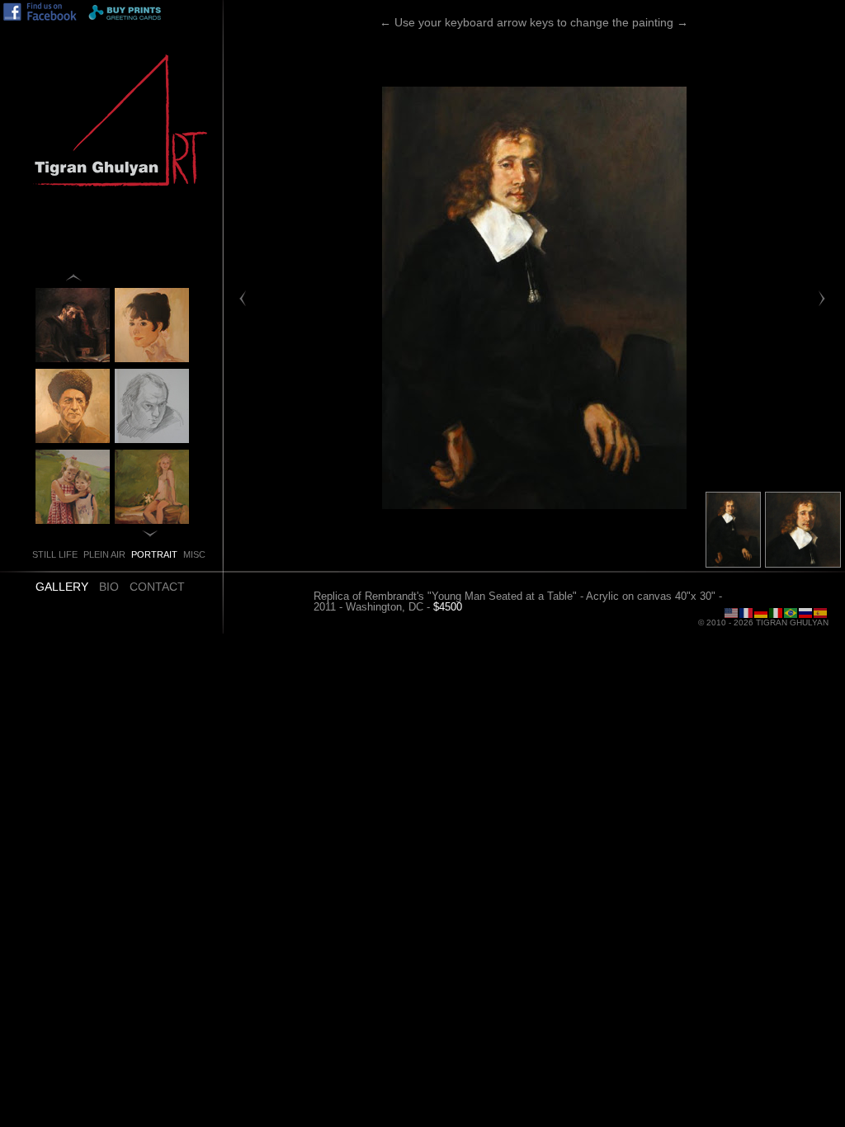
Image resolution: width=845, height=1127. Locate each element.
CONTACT (157, 586)
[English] (732, 612)
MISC (194, 554)
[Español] (821, 612)
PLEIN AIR (104, 554)
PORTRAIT (154, 554)
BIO (109, 586)
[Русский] (806, 612)
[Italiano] (776, 612)
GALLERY (61, 586)
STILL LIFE (55, 554)
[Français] (746, 612)
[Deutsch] (761, 612)
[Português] (791, 612)
